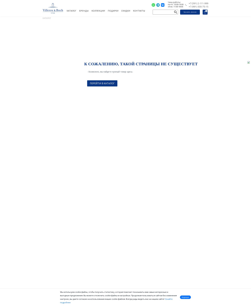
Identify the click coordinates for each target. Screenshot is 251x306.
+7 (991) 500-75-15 (198, 6)
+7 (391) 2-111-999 (198, 3)
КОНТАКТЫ (139, 10)
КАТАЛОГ (71, 10)
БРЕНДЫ (84, 10)
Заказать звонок (190, 12)
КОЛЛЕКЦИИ (98, 10)
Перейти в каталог (102, 83)
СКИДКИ (125, 10)
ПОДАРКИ (113, 10)
